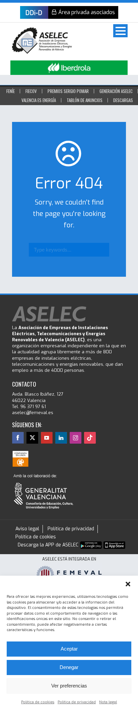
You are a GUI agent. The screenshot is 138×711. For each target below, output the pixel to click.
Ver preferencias (69, 685)
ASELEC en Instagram (75, 438)
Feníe (10, 91)
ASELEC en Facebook (18, 438)
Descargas (123, 100)
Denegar (69, 667)
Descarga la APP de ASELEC (48, 545)
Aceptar (69, 649)
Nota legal (108, 702)
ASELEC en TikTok (90, 438)
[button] (128, 584)
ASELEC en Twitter (32, 438)
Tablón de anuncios (84, 100)
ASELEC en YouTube (47, 438)
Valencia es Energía (38, 100)
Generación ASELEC (116, 91)
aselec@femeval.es (32, 412)
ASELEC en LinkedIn (61, 438)
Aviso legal (27, 529)
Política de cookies (37, 702)
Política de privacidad (77, 702)
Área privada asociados (86, 12)
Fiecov (31, 91)
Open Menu (120, 30)
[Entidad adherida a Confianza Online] (20, 458)
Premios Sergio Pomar (68, 91)
